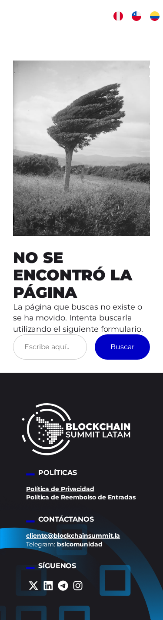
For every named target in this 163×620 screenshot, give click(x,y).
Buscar (122, 346)
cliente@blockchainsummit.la (73, 535)
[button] (118, 16)
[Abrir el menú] (156, 33)
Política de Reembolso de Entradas (81, 497)
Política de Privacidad (60, 489)
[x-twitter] (33, 585)
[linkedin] (48, 585)
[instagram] (77, 585)
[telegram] (63, 585)
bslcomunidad (80, 544)
